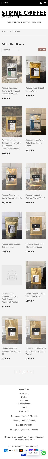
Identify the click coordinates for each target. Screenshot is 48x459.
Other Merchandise (24, 404)
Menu (6, 3)
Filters (42, 49)
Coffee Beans (24, 394)
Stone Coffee (29, 440)
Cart (44, 3)
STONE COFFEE (18, 446)
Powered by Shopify (31, 446)
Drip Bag (24, 397)
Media (24, 407)
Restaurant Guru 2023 (13, 437)
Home (3, 31)
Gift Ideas (24, 400)
